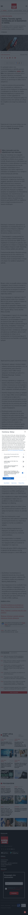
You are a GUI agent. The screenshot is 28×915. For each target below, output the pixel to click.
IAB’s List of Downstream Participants (15, 450)
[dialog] (14, 457)
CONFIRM (8, 478)
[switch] (23, 457)
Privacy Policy (21, 483)
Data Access (14, 483)
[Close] (25, 432)
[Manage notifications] (25, 912)
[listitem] (14, 454)
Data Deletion (6, 483)
